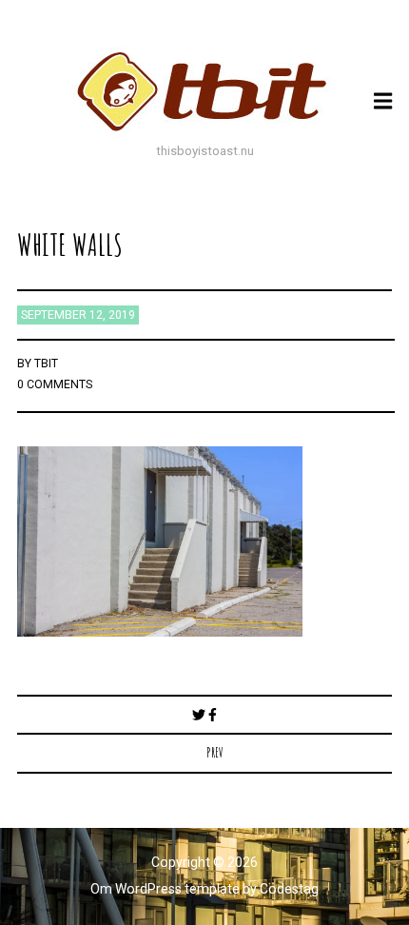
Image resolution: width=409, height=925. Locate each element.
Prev (215, 752)
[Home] (204, 91)
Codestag (289, 888)
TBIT (46, 363)
